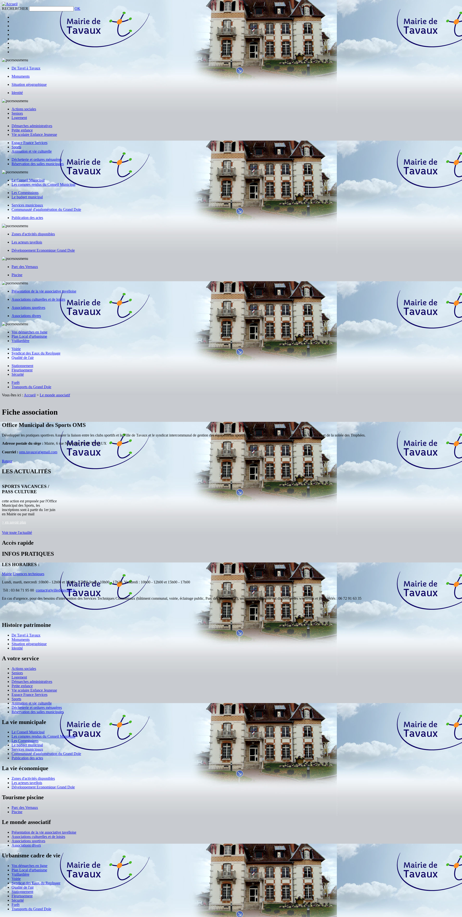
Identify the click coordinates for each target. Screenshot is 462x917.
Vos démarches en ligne (29, 332)
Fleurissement (22, 370)
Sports (16, 147)
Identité (17, 93)
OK (77, 8)
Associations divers (26, 316)
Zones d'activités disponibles (33, 234)
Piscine (17, 275)
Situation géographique (29, 84)
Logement (19, 118)
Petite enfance (22, 130)
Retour (7, 461)
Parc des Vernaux (25, 267)
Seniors (17, 113)
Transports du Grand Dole (31, 387)
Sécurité (18, 374)
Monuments (21, 76)
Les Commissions (25, 193)
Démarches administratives (32, 126)
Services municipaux (27, 205)
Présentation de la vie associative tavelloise (44, 291)
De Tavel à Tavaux (26, 68)
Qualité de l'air (23, 358)
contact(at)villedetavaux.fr (55, 590)
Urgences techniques (28, 574)
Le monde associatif (55, 395)
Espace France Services (29, 143)
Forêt (15, 383)
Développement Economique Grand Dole (43, 250)
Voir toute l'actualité (17, 532)
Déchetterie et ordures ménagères (37, 159)
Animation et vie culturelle (32, 151)
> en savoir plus (14, 522)
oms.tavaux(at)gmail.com (38, 452)
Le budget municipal (27, 197)
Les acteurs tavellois (27, 242)
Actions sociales (24, 109)
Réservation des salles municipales (38, 164)
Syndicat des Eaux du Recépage (36, 353)
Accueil (30, 395)
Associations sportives (28, 308)
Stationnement (22, 366)
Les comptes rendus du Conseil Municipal (43, 184)
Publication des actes (27, 218)
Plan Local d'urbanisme (29, 336)
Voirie (16, 349)
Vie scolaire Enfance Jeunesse (34, 134)
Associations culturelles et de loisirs (38, 299)
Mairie (7, 574)
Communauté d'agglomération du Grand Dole (46, 209)
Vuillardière (20, 341)
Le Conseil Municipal (28, 180)
